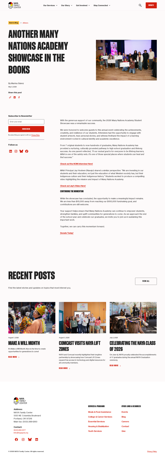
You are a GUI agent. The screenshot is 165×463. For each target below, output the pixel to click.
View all (146, 281)
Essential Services (96, 421)
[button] (50, 5)
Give (124, 431)
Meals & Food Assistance (99, 412)
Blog (124, 417)
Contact (125, 426)
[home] (19, 5)
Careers (125, 421)
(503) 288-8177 (20, 430)
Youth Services (95, 431)
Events (125, 412)
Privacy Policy (152, 451)
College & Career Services (100, 417)
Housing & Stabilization (98, 426)
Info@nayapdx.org (21, 433)
